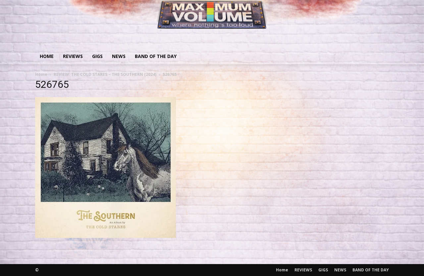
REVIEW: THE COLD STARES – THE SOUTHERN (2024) (105, 74)
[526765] (105, 235)
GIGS (97, 56)
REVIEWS (73, 56)
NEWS (119, 56)
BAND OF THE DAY (156, 56)
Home (47, 56)
